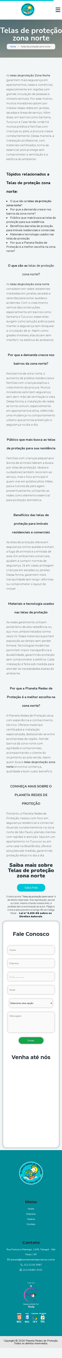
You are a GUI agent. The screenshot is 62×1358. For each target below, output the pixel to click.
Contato (31, 1224)
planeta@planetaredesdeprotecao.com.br (33, 1259)
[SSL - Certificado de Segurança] (42, 1318)
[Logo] (31, 1174)
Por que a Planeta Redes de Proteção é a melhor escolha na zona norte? (30, 247)
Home (13, 46)
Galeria (31, 1219)
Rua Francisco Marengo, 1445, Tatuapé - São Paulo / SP (31, 1252)
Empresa (31, 1214)
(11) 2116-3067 (33, 1264)
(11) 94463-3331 (32, 1269)
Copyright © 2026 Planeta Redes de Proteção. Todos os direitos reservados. (31, 1342)
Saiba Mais (31, 887)
